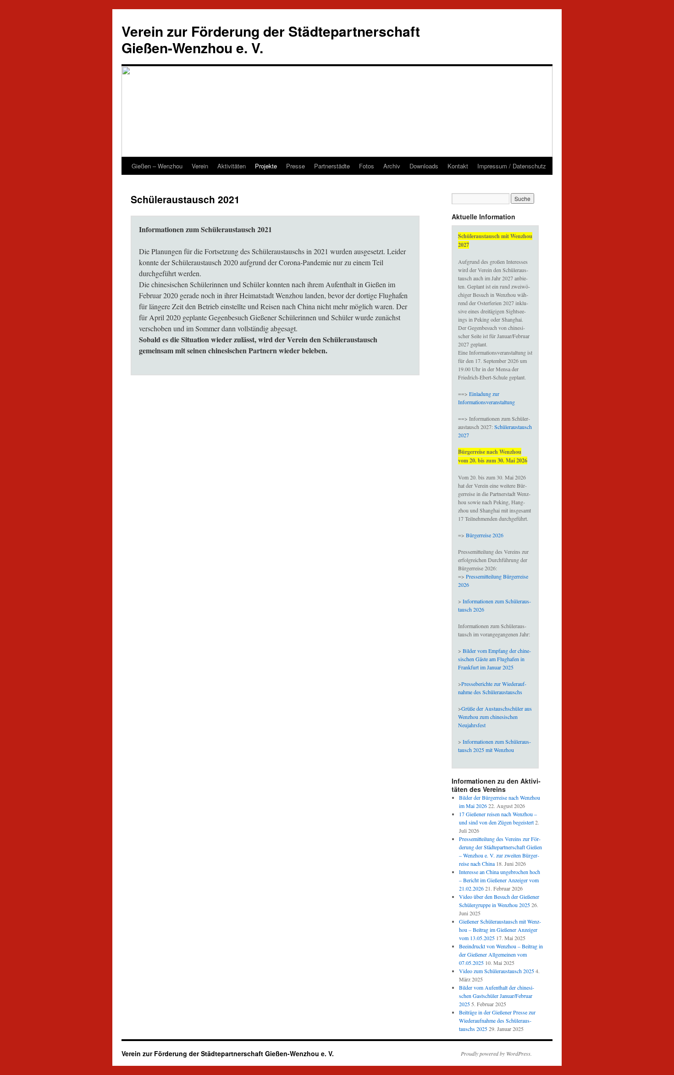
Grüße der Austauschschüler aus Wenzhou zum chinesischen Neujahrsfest (495, 717)
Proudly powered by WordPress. (496, 1053)
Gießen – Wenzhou (157, 166)
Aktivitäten (231, 166)
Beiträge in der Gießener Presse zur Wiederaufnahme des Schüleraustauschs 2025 (497, 1020)
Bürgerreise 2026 (484, 535)
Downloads (423, 166)
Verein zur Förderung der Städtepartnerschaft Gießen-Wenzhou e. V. (271, 39)
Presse (295, 166)
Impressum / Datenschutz (511, 166)
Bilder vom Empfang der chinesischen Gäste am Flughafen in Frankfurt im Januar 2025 (494, 659)
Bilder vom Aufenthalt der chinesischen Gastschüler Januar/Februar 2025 (496, 996)
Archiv (391, 166)
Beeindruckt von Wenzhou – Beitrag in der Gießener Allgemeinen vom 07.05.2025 (501, 954)
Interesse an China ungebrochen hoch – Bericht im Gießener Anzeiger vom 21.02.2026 (499, 880)
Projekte (266, 166)
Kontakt (457, 166)
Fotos (366, 166)
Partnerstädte (332, 166)
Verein (200, 166)
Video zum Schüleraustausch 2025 (496, 971)
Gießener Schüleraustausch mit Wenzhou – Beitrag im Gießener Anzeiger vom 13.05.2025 (500, 929)
